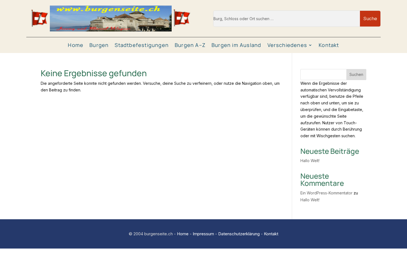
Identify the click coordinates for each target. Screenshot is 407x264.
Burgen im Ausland (236, 45)
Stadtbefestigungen (142, 45)
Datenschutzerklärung (239, 233)
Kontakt (329, 45)
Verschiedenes (287, 45)
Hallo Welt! (310, 160)
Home (75, 45)
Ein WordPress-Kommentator (326, 193)
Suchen (356, 74)
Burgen (99, 45)
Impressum (203, 233)
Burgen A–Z (190, 45)
